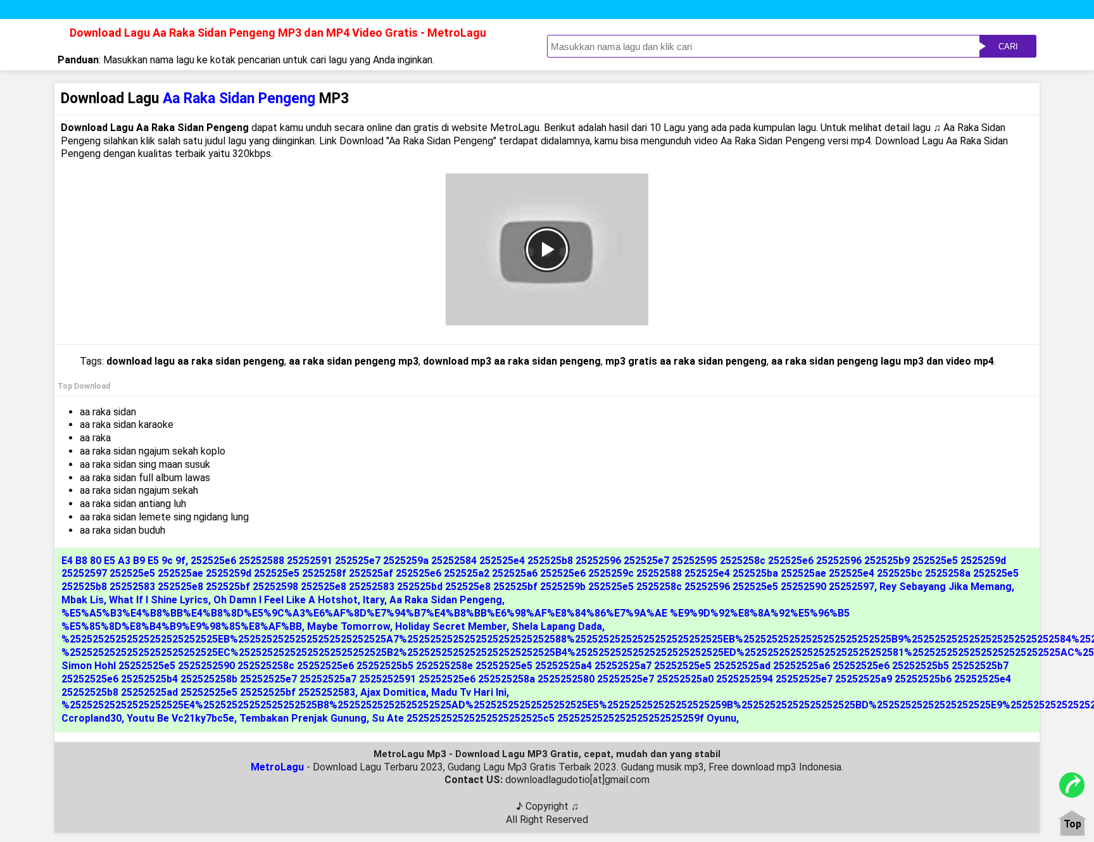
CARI (1008, 46)
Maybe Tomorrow (348, 626)
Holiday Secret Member (450, 626)
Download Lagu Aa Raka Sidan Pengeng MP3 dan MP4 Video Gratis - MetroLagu (278, 32)
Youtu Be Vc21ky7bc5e (180, 718)
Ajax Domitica (393, 692)
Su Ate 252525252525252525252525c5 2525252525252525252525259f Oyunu (554, 718)
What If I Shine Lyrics (158, 600)
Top (1072, 824)
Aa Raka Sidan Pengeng (445, 600)
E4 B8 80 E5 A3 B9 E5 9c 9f (123, 561)
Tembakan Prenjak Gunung (303, 718)
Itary (373, 600)
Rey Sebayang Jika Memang (945, 587)
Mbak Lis (82, 600)
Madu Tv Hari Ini (468, 692)
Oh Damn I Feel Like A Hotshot (285, 600)
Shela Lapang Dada (557, 626)
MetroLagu (277, 767)
